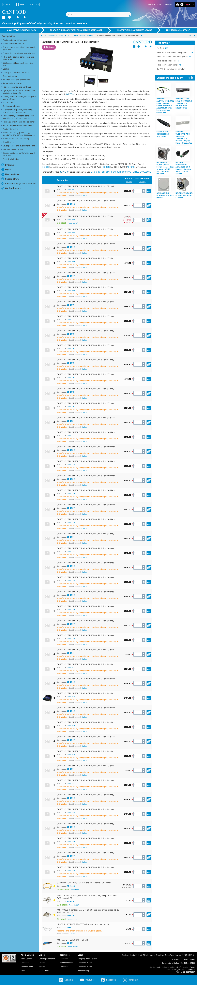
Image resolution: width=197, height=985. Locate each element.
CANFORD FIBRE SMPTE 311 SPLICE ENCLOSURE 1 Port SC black (86, 418)
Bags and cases (10, 76)
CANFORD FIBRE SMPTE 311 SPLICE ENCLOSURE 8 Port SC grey (85, 635)
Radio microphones (11, 106)
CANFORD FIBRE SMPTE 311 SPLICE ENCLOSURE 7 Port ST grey (85, 389)
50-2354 (71, 812)
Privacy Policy (83, 971)
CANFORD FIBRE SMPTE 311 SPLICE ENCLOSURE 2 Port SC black (86, 432)
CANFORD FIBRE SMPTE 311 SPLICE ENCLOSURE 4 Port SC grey (85, 577)
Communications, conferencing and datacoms (19, 154)
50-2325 (71, 479)
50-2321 (70, 421)
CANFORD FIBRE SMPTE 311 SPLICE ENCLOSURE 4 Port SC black (86, 461)
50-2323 (71, 450)
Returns (42, 967)
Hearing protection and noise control (19, 122)
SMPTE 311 (70, 94)
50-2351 (70, 769)
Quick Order (43, 971)
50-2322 (71, 435)
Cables (6, 69)
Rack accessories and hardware (17, 87)
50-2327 (71, 508)
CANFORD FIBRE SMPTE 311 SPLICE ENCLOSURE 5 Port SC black (86, 476)
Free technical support (178, 30)
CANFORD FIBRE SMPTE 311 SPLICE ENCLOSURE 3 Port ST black (86, 216)
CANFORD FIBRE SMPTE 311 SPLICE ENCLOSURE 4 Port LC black (86, 693)
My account (154, 4)
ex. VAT (129, 182)
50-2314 (70, 348)
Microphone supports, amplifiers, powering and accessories (18, 110)
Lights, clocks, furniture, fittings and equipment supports (19, 91)
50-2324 (71, 464)
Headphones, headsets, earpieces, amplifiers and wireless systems (18, 117)
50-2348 (71, 754)
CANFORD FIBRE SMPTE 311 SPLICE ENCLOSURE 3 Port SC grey (85, 563)
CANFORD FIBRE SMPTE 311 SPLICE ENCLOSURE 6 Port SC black (86, 490)
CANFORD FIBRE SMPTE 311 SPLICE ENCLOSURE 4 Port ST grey (85, 345)
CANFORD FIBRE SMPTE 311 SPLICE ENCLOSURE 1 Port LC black (85, 650)
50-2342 (71, 667)
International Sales (170, 963)
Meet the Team (27, 967)
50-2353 (71, 798)
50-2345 (71, 711)
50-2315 (70, 363)
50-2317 (70, 392)
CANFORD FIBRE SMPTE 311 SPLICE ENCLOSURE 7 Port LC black (86, 737)
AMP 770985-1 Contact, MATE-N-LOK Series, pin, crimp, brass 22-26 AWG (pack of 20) (88, 911)
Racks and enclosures (12, 83)
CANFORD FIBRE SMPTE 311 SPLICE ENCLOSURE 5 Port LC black (86, 708)
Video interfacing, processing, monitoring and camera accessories (19, 133)
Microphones (9, 102)
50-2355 (71, 827)
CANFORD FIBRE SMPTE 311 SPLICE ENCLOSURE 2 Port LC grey (85, 780)
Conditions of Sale (85, 967)
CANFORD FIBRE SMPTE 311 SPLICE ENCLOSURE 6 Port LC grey (85, 838)
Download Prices (66, 962)
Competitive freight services (21, 30)
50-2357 (71, 856)
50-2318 (70, 406)
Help (22, 4)
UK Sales (175, 959)
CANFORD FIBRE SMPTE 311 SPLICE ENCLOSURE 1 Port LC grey (85, 766)
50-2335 (71, 595)
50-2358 (71, 870)
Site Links (63, 967)
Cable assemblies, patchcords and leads (18, 64)
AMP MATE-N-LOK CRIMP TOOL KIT (73, 940)
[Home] (43, 35)
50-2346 (71, 725)
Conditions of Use (85, 962)
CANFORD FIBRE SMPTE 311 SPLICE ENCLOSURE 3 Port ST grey (85, 331)
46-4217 (70, 927)
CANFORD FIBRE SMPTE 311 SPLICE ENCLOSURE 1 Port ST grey (85, 302)
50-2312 (70, 319)
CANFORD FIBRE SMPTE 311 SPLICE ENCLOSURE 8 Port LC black (86, 751)
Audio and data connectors (15, 40)
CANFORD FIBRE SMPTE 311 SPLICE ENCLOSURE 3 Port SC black (86, 447)
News (23, 971)
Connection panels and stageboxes (19, 53)
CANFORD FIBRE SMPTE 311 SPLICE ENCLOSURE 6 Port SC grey (85, 606)
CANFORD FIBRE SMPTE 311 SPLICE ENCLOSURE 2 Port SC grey (85, 548)
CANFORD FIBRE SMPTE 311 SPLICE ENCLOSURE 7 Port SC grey (85, 621)
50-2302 (71, 204)
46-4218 (106, 167)
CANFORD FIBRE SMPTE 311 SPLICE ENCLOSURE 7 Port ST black (86, 273)
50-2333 (71, 566)
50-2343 (71, 682)
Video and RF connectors (14, 43)
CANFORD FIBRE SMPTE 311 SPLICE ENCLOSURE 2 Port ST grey (85, 316)
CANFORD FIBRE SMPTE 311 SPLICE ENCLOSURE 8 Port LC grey (85, 867)
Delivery (142, 182)
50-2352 (71, 783)
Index (8, 169)
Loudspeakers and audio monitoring (19, 146)
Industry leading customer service (134, 30)
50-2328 (71, 522)
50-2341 (70, 653)
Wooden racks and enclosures (16, 79)
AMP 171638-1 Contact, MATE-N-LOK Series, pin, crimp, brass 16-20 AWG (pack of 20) (87, 896)
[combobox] (98, 14)
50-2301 (70, 189)
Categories (8, 36)
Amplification (8, 142)
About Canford (26, 959)
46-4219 (130, 167)
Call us (84, 195)
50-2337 (71, 624)
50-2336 (71, 609)
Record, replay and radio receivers (18, 125)
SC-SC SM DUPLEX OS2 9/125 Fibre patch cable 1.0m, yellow (84, 883)
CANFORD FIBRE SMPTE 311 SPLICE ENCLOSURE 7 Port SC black (86, 505)
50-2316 (70, 377)
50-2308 (71, 290)
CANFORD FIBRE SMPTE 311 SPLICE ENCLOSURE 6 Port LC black (86, 722)
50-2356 (71, 841)
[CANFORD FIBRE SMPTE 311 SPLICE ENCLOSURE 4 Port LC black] (96, 59)
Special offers (12, 179)
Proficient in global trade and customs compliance (76, 30)
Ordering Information (47, 959)
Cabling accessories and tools (16, 72)
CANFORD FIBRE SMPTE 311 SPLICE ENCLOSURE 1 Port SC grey (85, 534)
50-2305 (71, 247)
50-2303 (71, 219)
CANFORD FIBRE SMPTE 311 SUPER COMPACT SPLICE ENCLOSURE (121, 172)
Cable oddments (13, 188)
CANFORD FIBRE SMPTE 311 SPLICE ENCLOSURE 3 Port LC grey (85, 795)
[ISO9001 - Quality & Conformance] (9, 958)
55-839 (45, 167)
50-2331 (70, 537)
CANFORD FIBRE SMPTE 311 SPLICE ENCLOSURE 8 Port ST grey (85, 403)
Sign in (168, 4)
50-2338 (71, 638)
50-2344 (71, 696)
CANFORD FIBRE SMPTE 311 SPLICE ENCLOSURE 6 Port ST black (86, 258)
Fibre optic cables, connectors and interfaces (18, 58)
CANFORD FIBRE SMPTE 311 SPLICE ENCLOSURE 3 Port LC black (86, 679)
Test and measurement (13, 149)
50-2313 (70, 334)
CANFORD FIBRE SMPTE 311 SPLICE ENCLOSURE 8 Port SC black (86, 519)
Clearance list (20, 183)
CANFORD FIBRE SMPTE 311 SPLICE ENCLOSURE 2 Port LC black (86, 664)
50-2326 (71, 493)
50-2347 (71, 740)
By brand (9, 165)
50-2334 (71, 580)
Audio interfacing (10, 129)
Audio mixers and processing (16, 138)
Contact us (9, 4)
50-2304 (71, 232)
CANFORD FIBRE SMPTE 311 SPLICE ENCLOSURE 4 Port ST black (86, 229)
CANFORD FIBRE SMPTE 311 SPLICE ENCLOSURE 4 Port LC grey (85, 809)
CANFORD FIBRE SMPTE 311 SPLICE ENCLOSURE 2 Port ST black (86, 201)
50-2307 (71, 276)
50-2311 (70, 305)
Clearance (127, 220)
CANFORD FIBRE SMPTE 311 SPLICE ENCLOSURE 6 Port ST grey (85, 374)
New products (12, 174)
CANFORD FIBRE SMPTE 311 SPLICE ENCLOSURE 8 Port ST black (86, 287)
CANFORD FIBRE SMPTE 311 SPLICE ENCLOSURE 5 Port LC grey (85, 824)
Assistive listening (11, 159)
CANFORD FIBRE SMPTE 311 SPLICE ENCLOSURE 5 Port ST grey (85, 360)
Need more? (73, 223)
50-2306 (71, 261)
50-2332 (71, 551)
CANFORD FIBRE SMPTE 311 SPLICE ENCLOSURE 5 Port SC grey (85, 592)
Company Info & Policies (87, 959)
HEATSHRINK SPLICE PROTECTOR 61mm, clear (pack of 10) (83, 924)
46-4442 (71, 886)
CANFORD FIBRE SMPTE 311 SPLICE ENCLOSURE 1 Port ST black (85, 186)
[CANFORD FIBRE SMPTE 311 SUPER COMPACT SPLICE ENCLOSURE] (190, 35)
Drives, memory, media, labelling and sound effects (19, 97)
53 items (50, 47)
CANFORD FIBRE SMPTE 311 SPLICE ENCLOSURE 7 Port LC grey (85, 853)
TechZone (33, 4)
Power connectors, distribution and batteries (19, 48)
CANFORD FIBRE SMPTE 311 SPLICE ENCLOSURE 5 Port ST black (86, 244)
